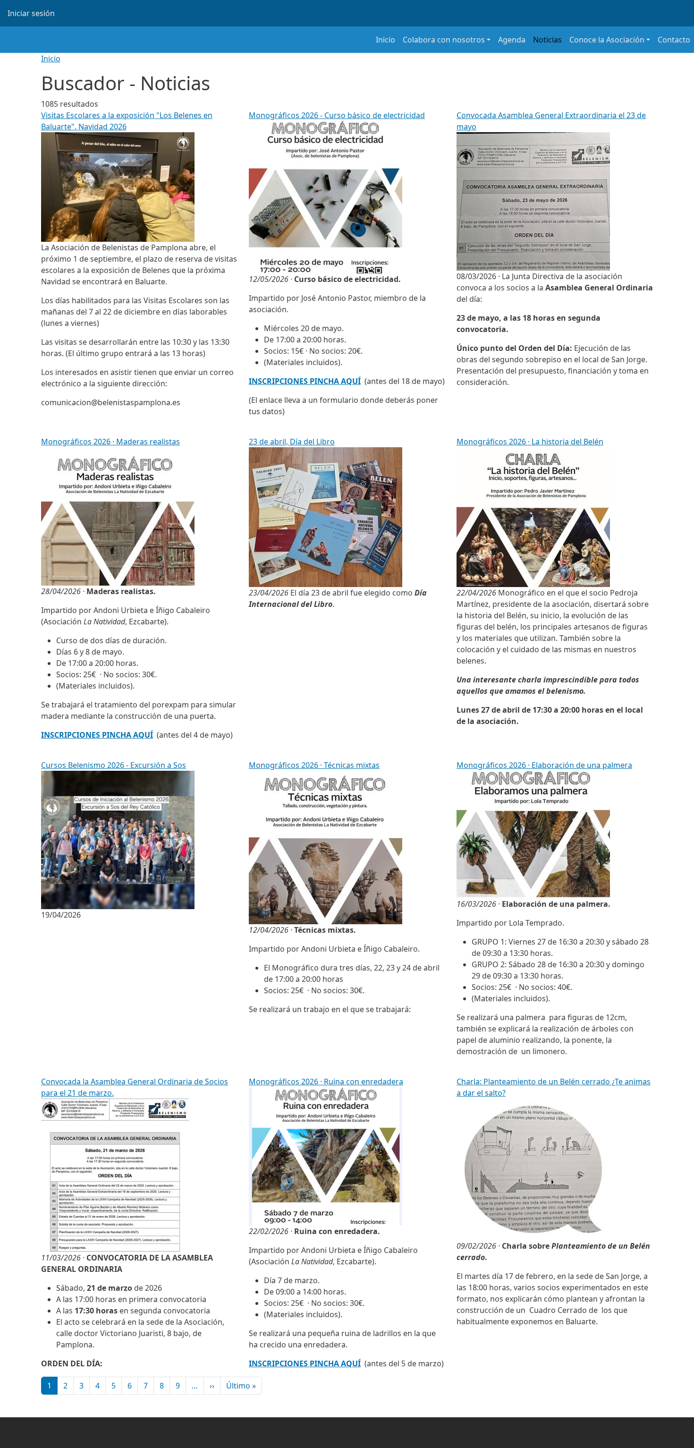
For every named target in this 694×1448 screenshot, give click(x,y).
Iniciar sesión (31, 13)
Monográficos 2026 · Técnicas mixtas (314, 765)
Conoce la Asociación (606, 39)
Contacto (674, 39)
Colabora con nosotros (444, 39)
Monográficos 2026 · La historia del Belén (530, 441)
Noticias (547, 39)
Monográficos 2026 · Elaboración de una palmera (544, 765)
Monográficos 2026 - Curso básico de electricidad (337, 115)
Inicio (385, 39)
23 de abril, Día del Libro (292, 441)
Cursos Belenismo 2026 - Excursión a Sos (113, 765)
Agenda (511, 39)
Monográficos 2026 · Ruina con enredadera (326, 1081)
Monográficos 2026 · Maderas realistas (110, 441)
